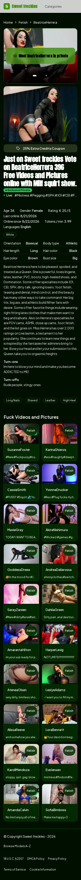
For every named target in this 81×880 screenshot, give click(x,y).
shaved (32, 400)
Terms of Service (15, 869)
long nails (13, 400)
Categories (53, 6)
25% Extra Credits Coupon (46, 149)
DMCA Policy (35, 858)
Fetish (23, 22)
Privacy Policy (57, 858)
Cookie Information (42, 869)
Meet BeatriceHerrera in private (44, 57)
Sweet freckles (21, 6)
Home (8, 22)
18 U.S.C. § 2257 (14, 858)
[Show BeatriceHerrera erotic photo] (35, 76)
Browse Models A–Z (17, 846)
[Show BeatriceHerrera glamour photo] (46, 76)
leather (50, 400)
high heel (69, 400)
